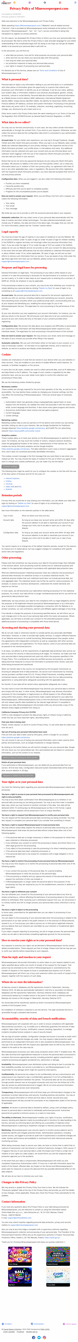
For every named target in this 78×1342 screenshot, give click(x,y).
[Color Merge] (20, 1254)
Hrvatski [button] (8, 1324)
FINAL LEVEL (45, 1329)
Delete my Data (45, 288)
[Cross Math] (58, 1275)
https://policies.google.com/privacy (31, 428)
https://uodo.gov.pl (52, 1238)
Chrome (9, 484)
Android (9, 489)
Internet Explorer (12, 478)
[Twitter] (39, 1337)
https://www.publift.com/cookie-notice (24, 431)
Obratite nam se (31, 1332)
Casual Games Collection (12, 1329)
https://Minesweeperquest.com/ (28, 26)
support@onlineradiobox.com (19, 1218)
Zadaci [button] (14, 2)
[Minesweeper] (6, 2)
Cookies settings (10, 466)
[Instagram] (44, 1337)
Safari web (10, 487)
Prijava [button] (75, 2)
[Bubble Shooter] (58, 1254)
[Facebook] (33, 1337)
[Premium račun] (29, 2)
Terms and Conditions (48, 70)
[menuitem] (14, 2)
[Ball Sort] (20, 1275)
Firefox (8, 481)
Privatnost (20, 1332)
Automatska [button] (38, 1324)
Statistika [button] (60, 2)
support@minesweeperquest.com (15, 261)
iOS (19, 487)
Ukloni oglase (71, 1324)
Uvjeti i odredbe (9, 1332)
